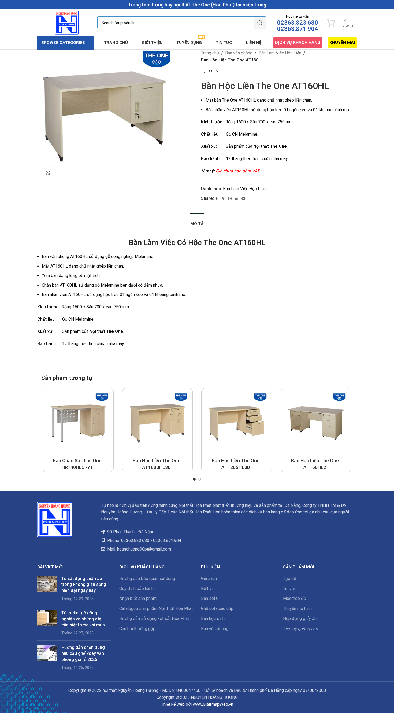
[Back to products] (210, 72)
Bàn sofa (209, 598)
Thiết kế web (173, 704)
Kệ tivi (207, 588)
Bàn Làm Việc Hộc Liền (280, 53)
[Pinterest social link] (229, 198)
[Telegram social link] (243, 198)
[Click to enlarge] (48, 173)
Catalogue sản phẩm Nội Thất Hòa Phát (156, 608)
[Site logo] (67, 22)
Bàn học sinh (213, 618)
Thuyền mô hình (297, 608)
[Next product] (217, 72)
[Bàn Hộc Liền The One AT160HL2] (316, 423)
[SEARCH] (260, 23)
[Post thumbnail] (47, 589)
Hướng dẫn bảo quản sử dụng (147, 578)
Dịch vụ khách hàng (297, 42)
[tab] (197, 221)
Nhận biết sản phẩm (138, 598)
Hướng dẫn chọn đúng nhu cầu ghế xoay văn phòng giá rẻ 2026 (83, 653)
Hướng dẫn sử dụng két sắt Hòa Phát (154, 618)
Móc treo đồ (294, 598)
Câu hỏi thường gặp (137, 628)
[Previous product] (204, 72)
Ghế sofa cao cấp (217, 608)
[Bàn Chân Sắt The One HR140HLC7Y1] (78, 423)
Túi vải (289, 588)
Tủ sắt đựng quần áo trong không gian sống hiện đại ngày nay (83, 584)
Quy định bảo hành (136, 588)
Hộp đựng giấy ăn (300, 618)
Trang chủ (210, 53)
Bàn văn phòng (238, 53)
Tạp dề (289, 578)
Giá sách (209, 578)
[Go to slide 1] (194, 479)
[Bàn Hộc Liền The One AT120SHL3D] (236, 423)
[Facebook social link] (217, 198)
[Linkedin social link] (236, 198)
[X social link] (223, 198)
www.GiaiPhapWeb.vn (213, 704)
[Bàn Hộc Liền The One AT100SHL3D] (157, 423)
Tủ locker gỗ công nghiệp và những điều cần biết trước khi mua (83, 618)
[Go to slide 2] (199, 479)
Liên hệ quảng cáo (300, 628)
